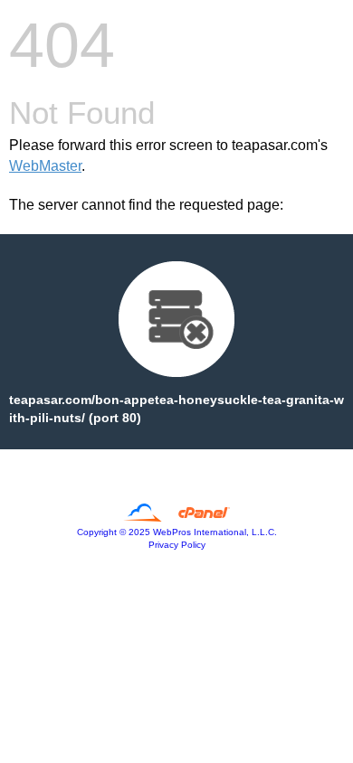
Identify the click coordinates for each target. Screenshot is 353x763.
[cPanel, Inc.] (177, 517)
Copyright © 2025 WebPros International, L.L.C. (177, 532)
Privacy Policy (176, 545)
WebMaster (45, 166)
